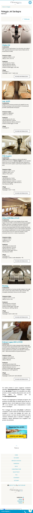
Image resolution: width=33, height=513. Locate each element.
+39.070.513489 (21, 485)
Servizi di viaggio (16, 460)
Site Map (16, 480)
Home (16, 455)
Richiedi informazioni (21, 76)
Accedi (3, 511)
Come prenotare (16, 469)
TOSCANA (19, 501)
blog (16, 466)
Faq (16, 475)
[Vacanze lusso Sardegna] (17, 2)
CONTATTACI (12, 485)
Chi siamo (16, 458)
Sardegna (16, 463)
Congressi (16, 477)
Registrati (7, 511)
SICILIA (20, 499)
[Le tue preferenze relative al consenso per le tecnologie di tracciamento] (30, 510)
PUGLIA (20, 503)
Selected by (16, 472)
